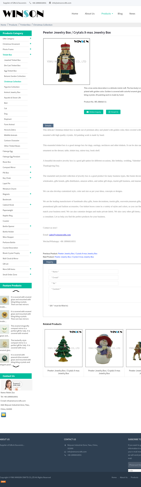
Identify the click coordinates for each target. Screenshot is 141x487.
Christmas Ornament (11, 44)
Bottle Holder (8, 231)
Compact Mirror (9, 167)
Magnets (6, 194)
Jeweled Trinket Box (12, 60)
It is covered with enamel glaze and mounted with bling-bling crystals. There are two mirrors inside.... (15, 302)
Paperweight (8, 210)
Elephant (8, 119)
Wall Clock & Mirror (10, 258)
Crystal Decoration (10, 248)
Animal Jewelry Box (12, 92)
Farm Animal (9, 124)
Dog (5, 113)
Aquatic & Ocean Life (12, 97)
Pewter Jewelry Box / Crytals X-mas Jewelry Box (77, 253)
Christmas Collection (42, 24)
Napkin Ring (8, 215)
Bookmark (7, 199)
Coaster (6, 221)
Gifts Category (8, 38)
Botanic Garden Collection (15, 76)
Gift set (5, 264)
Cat (5, 108)
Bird (5, 103)
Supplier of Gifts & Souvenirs (14, 3)
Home (75, 13)
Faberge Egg (8, 151)
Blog (120, 13)
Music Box (7, 162)
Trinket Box (25, 24)
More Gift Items (9, 269)
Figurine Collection (12, 87)
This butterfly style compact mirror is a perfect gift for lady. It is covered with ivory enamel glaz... (15, 345)
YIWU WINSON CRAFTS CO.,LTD (22, 477)
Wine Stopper (8, 237)
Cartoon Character (11, 140)
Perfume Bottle (9, 242)
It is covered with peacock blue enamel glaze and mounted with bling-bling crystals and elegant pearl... (15, 359)
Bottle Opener (8, 226)
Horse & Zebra (10, 130)
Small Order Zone (10, 274)
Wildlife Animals (10, 135)
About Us (90, 13)
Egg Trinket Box (10, 71)
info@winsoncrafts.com (61, 3)
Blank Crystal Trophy (11, 253)
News (132, 13)
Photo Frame (8, 49)
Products (106, 13)
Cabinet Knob (8, 205)
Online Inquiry (95, 112)
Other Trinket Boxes (12, 146)
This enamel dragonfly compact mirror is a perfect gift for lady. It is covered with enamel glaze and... (15, 331)
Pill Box (6, 172)
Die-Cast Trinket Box (12, 65)
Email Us (114, 112)
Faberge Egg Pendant (11, 156)
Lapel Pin (6, 183)
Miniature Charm (9, 189)
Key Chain (7, 178)
